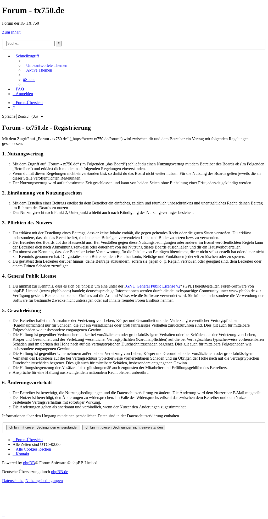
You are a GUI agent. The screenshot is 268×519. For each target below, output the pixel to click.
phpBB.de (59, 471)
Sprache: (9, 116)
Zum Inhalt (11, 32)
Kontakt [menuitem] (22, 454)
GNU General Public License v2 (153, 286)
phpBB (29, 463)
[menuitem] (45, 65)
